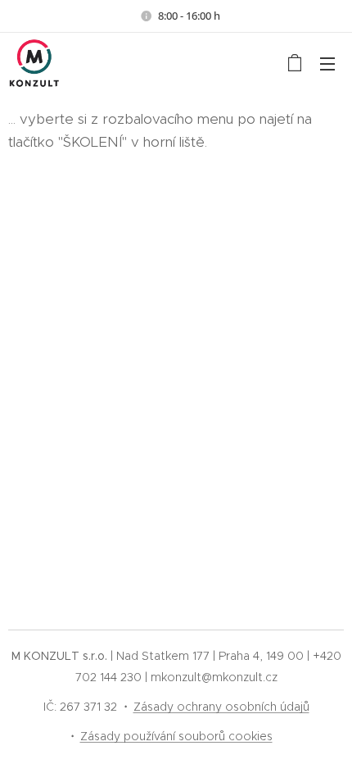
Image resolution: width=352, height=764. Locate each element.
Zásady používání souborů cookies (176, 736)
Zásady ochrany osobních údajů (221, 706)
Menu (327, 63)
